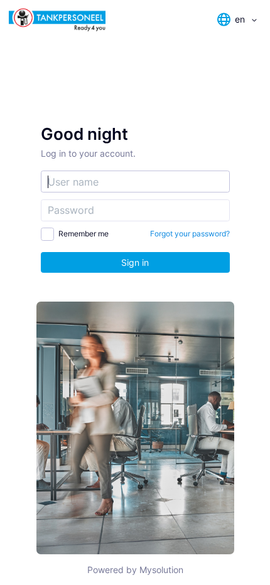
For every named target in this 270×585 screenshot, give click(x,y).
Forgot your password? (190, 233)
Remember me (83, 233)
